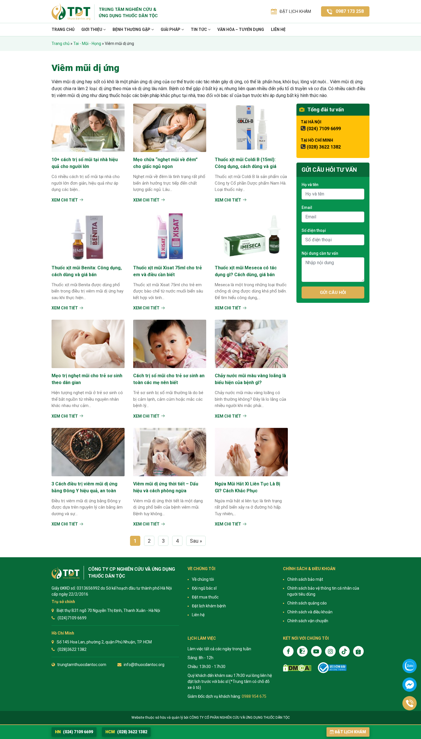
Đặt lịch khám (350, 732)
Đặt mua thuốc (205, 597)
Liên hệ (278, 29)
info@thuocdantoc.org (144, 664)
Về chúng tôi (203, 579)
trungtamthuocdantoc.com (81, 664)
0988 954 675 (254, 696)
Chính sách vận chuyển (307, 621)
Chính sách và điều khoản (310, 612)
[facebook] (288, 651)
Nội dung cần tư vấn (320, 253)
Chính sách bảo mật (305, 579)
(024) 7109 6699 (324, 128)
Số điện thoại (314, 230)
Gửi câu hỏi (333, 292)
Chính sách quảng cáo (307, 603)
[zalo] (302, 651)
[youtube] (316, 651)
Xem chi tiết (65, 200)
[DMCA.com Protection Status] (297, 667)
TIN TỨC (199, 29)
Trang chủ (63, 29)
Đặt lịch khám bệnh (209, 606)
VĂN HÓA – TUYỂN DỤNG (240, 29)
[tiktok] (344, 651)
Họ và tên (310, 184)
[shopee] (358, 651)
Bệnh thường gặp (132, 29)
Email (307, 207)
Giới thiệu (92, 29)
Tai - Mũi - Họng (87, 43)
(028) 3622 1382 (324, 147)
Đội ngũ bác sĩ (204, 588)
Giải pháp (171, 29)
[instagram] (330, 651)
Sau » (196, 541)
